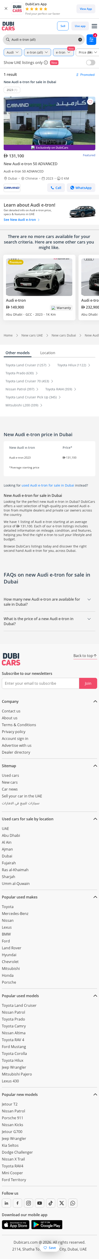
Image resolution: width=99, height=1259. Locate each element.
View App (86, 9)
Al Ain (7, 842)
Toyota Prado (13, 1019)
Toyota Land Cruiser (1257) (26, 365)
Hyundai (9, 954)
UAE (5, 828)
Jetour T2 (9, 1104)
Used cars (10, 775)
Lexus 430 (10, 1081)
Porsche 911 (12, 1117)
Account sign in (15, 738)
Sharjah (8, 876)
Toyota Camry (14, 1026)
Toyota (8, 906)
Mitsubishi (11, 968)
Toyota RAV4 (12, 1166)
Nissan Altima (14, 1032)
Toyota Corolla (14, 1053)
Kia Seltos (10, 1145)
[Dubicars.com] (11, 659)
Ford (6, 941)
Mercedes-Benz (15, 913)
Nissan (8, 920)
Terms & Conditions (19, 724)
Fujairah (9, 862)
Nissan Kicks (12, 1124)
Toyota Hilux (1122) (72, 365)
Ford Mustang (14, 1046)
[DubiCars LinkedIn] (6, 1203)
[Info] (46, 62)
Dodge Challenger (17, 1152)
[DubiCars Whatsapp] (72, 1203)
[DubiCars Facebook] (17, 1203)
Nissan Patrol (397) (20, 389)
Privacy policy (13, 731)
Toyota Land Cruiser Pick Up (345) (32, 397)
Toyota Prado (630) (20, 373)
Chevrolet (10, 961)
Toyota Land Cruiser (19, 1005)
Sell (63, 26)
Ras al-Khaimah (15, 869)
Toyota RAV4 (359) (59, 389)
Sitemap (9, 765)
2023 (10, 90)
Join (88, 683)
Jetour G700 (12, 1131)
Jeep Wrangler (14, 1067)
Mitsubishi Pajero (17, 1074)
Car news (10, 789)
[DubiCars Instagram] (28, 1203)
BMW (6, 934)
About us (9, 717)
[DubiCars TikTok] (50, 1203)
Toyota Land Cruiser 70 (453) (28, 381)
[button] (6, 8)
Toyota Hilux (12, 1060)
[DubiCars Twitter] (61, 1203)
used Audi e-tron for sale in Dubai (48, 485)
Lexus (7, 927)
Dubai (7, 856)
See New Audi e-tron (20, 219)
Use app (80, 26)
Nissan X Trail (13, 1159)
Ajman (7, 849)
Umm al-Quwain (16, 883)
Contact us (11, 711)
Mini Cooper (12, 1172)
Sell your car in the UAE (22, 796)
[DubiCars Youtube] (39, 1203)
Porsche (9, 982)
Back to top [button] (83, 655)
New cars (10, 782)
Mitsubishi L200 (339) (22, 405)
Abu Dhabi (11, 835)
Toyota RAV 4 (13, 1039)
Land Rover (11, 947)
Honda (8, 975)
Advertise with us (17, 745)
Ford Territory (14, 1179)
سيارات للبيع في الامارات (20, 804)
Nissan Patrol (13, 1012)
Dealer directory (16, 752)
